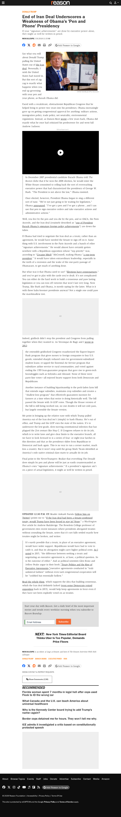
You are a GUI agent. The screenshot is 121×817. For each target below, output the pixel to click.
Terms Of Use (56, 796)
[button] (116, 3)
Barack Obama (40, 659)
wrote (64, 119)
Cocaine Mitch (44, 254)
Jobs (45, 778)
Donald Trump (29, 11)
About (5, 778)
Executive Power (55, 659)
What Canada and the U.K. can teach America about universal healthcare (55, 702)
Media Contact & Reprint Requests (38, 672)
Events (30, 778)
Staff (38, 778)
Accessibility (32, 796)
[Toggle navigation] (3, 3)
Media (96, 778)
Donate (53, 778)
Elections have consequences (82, 271)
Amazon (106, 778)
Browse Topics (18, 778)
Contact (87, 778)
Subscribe (63, 621)
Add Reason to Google (69, 45)
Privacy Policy (44, 796)
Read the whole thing (33, 581)
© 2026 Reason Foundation (13, 796)
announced (39, 205)
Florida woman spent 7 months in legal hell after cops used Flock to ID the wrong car (59, 693)
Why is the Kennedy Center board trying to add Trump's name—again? (57, 711)
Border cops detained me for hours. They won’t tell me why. (59, 718)
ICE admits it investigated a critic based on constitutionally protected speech (59, 726)
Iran (65, 659)
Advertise (64, 778)
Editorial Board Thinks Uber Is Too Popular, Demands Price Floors (60, 637)
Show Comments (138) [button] (38, 679)
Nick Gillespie (28, 38)
